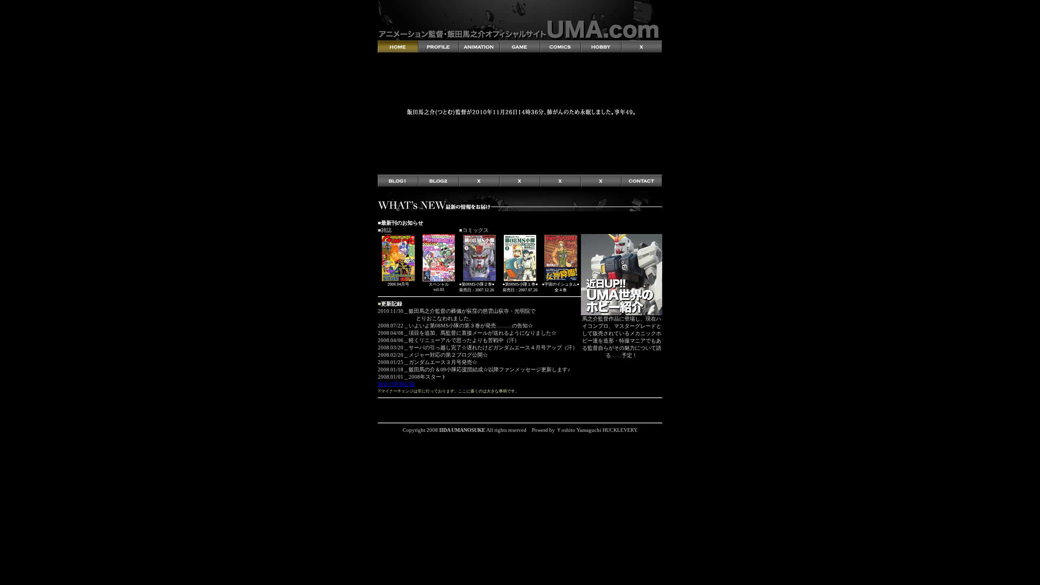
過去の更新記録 (396, 384)
